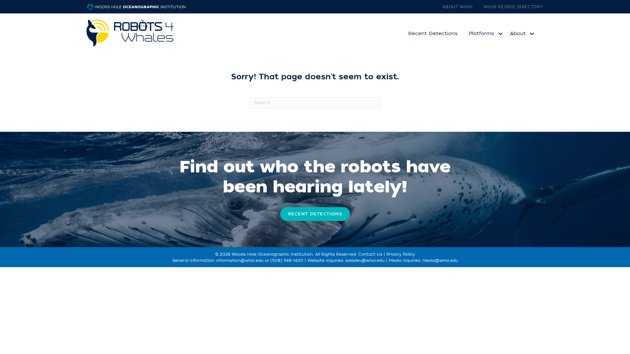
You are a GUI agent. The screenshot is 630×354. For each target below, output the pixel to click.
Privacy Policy (401, 254)
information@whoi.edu (239, 260)
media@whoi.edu (440, 260)
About (518, 33)
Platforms (481, 33)
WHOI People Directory (513, 7)
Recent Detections (433, 33)
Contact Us (370, 254)
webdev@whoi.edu (365, 260)
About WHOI (457, 7)
